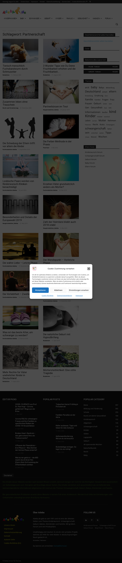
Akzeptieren (40, 290)
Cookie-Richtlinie (47, 295)
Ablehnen (58, 290)
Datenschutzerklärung (64, 295)
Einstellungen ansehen (79, 290)
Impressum (79, 295)
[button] (89, 269)
